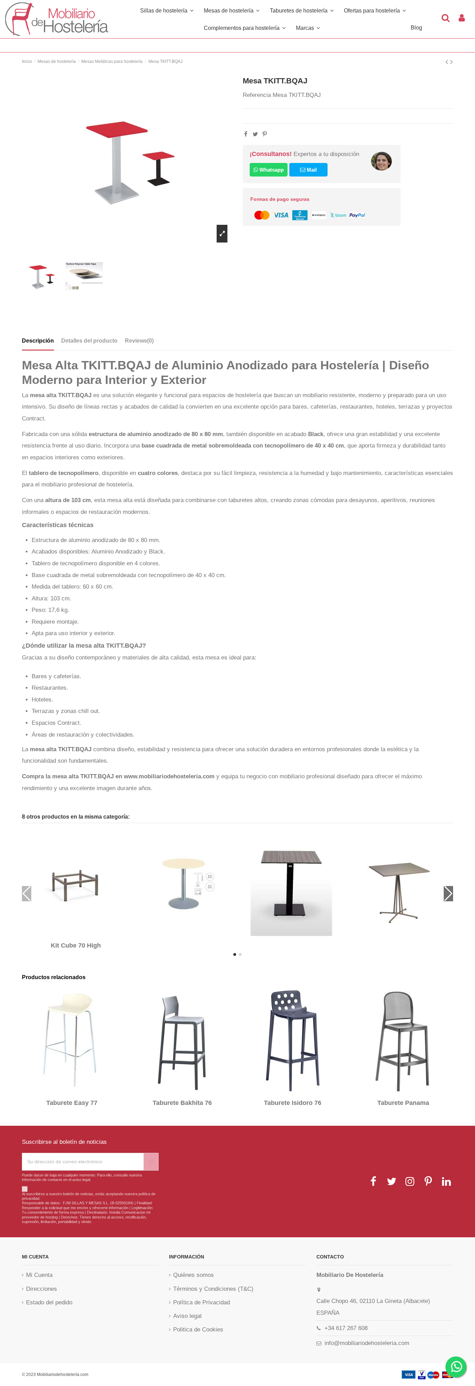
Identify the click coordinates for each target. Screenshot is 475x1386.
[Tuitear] (255, 134)
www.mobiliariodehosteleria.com (169, 776)
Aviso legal (187, 1316)
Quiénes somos (193, 1275)
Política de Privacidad (201, 1302)
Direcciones (41, 1289)
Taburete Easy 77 (71, 1102)
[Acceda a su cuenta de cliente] (461, 19)
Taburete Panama (403, 1102)
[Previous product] (447, 62)
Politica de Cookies (198, 1329)
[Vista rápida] (81, 935)
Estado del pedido (49, 1302)
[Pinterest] (265, 134)
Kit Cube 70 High (76, 945)
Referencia (257, 95)
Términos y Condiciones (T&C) (213, 1289)
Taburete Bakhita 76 (182, 1102)
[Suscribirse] (151, 1161)
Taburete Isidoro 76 (292, 1102)
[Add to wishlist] (71, 935)
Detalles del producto (89, 341)
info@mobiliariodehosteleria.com (366, 1343)
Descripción (38, 341)
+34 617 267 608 (346, 1328)
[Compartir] (246, 134)
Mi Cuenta (39, 1275)
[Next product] (451, 62)
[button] (245, 27)
